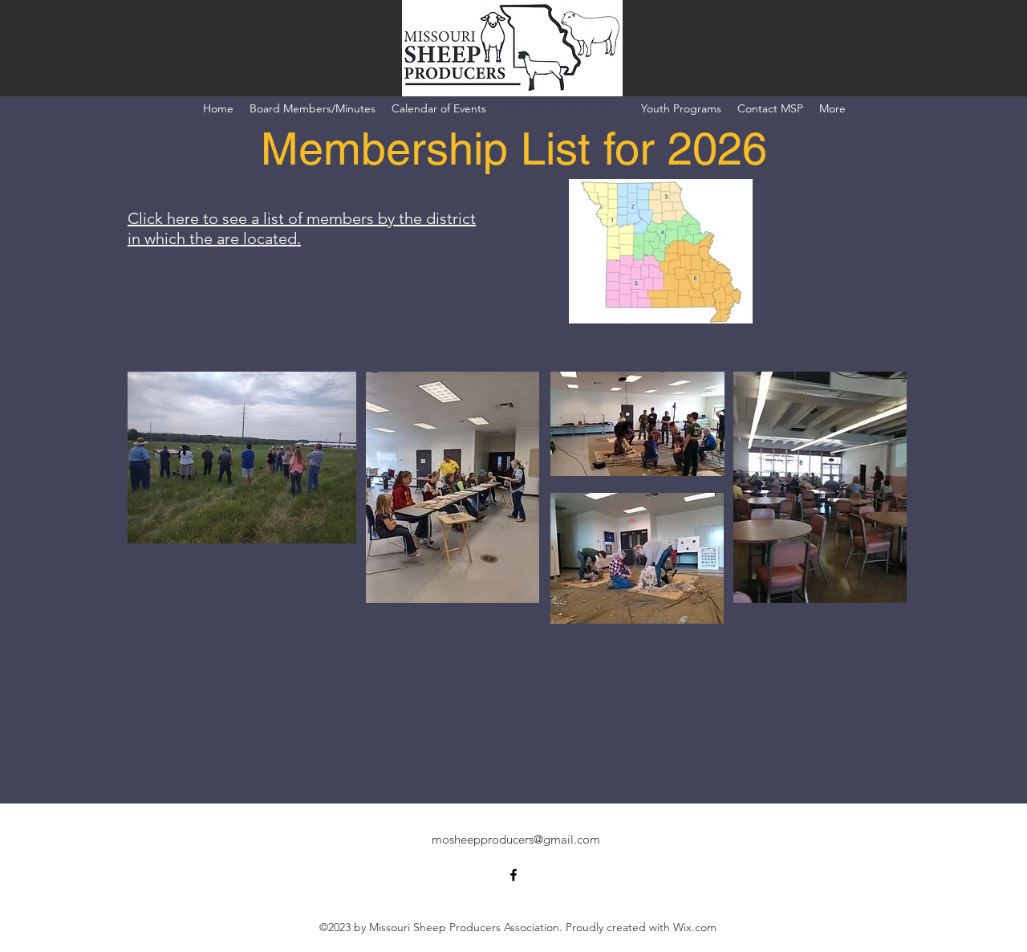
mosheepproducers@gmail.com (516, 839)
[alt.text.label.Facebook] (513, 875)
